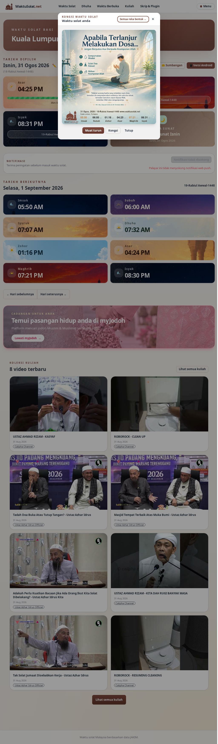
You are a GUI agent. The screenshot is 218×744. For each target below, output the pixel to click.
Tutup (127, 130)
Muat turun (91, 130)
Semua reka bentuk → (131, 19)
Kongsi (111, 130)
